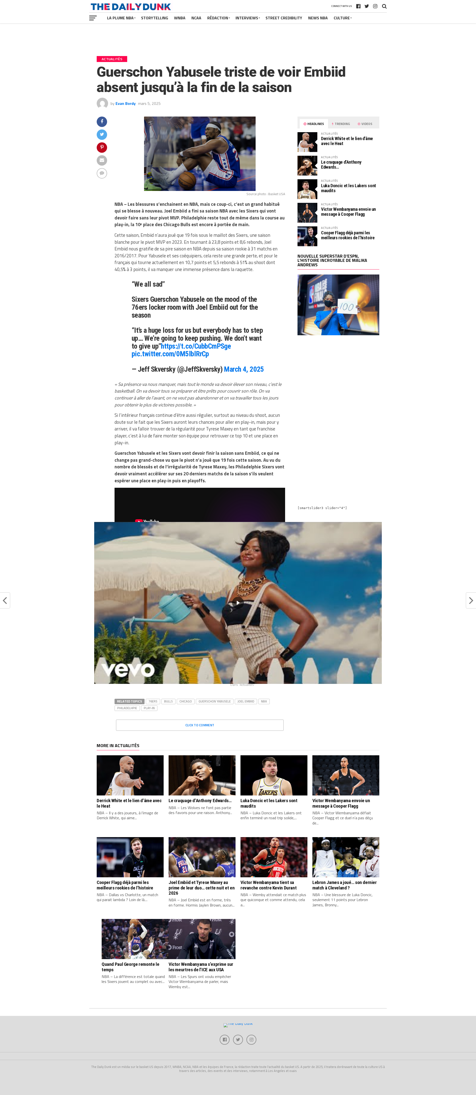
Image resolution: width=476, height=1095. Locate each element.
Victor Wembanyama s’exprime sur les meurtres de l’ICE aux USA (201, 966)
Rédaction (217, 18)
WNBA (179, 18)
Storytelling (154, 18)
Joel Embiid (246, 701)
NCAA (196, 18)
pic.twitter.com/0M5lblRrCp (170, 354)
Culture (342, 18)
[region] (238, 603)
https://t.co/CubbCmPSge (196, 346)
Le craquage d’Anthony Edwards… (341, 164)
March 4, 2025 (244, 369)
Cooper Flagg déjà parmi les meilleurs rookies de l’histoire (348, 235)
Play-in (149, 707)
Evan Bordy (126, 103)
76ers (153, 701)
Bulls (168, 701)
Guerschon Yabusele (215, 701)
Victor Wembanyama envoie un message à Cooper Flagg (348, 212)
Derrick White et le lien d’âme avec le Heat (347, 141)
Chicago (185, 701)
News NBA (318, 18)
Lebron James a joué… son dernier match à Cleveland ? (344, 885)
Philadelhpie (127, 707)
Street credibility (284, 18)
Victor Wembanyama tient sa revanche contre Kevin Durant (268, 885)
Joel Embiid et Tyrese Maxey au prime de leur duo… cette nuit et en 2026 (202, 888)
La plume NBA (120, 18)
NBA (264, 701)
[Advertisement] (338, 383)
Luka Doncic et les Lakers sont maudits (348, 188)
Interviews (247, 18)
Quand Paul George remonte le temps (130, 966)
